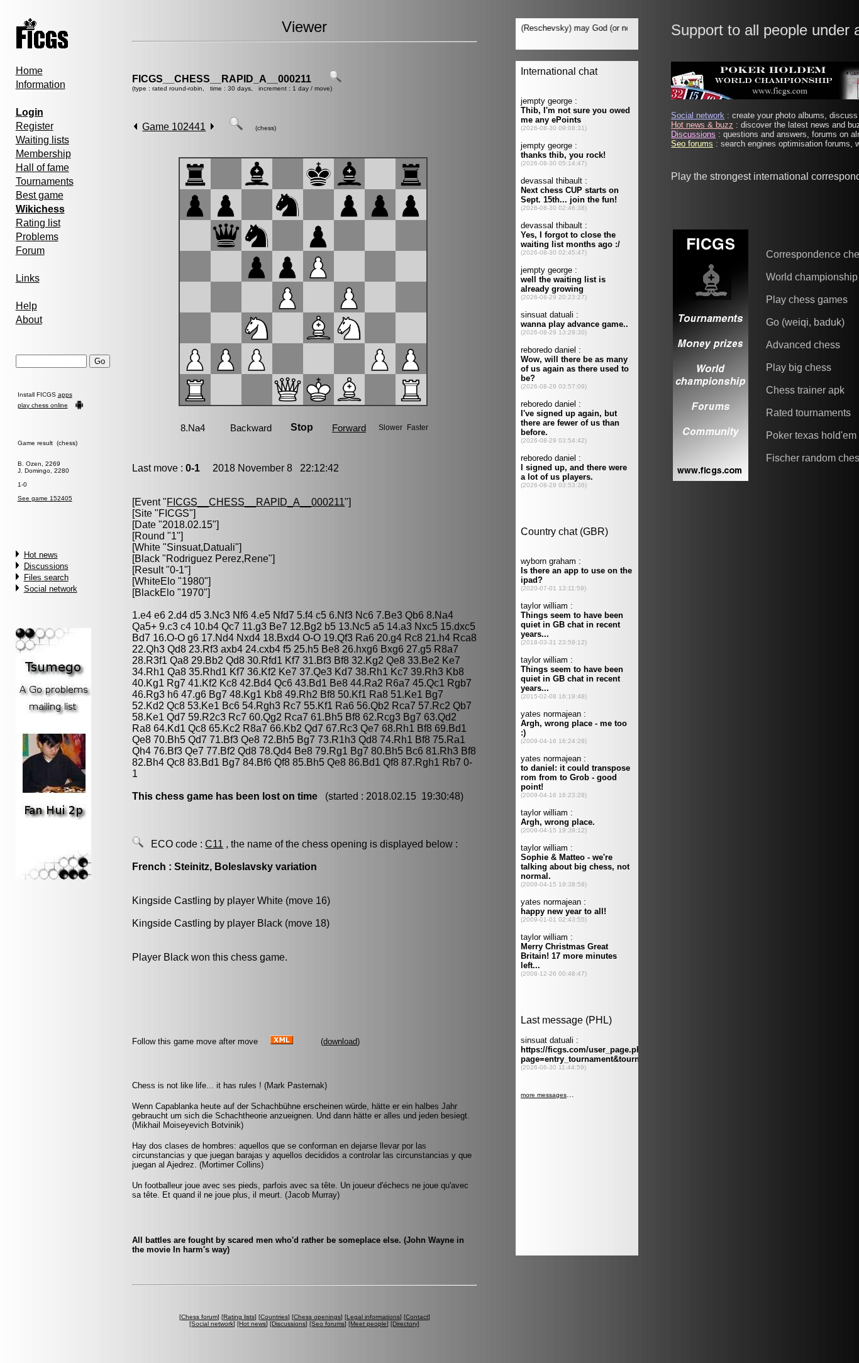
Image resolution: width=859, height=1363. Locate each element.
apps (65, 394)
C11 (214, 844)
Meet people (368, 1323)
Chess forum (199, 1316)
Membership (43, 153)
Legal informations (373, 1316)
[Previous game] (135, 126)
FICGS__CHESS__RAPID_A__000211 (221, 79)
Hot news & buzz (702, 125)
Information (40, 84)
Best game (40, 195)
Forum (30, 250)
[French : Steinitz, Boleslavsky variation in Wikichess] (137, 844)
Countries (274, 1316)
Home (29, 70)
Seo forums (328, 1323)
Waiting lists (42, 140)
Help (26, 306)
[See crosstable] (335, 79)
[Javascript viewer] (236, 126)
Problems (37, 236)
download (340, 1041)
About (29, 319)
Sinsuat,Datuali (201, 547)
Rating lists (239, 1316)
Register (34, 126)
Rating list (38, 223)
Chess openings (317, 1316)
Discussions (46, 566)
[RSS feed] (281, 1040)
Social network (50, 588)
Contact (417, 1316)
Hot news (41, 555)
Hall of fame (42, 167)
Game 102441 (174, 126)
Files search (46, 577)
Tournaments (45, 181)
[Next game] (212, 126)
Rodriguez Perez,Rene (217, 558)
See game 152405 (45, 498)
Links (28, 278)
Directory (405, 1323)
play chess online (43, 405)
